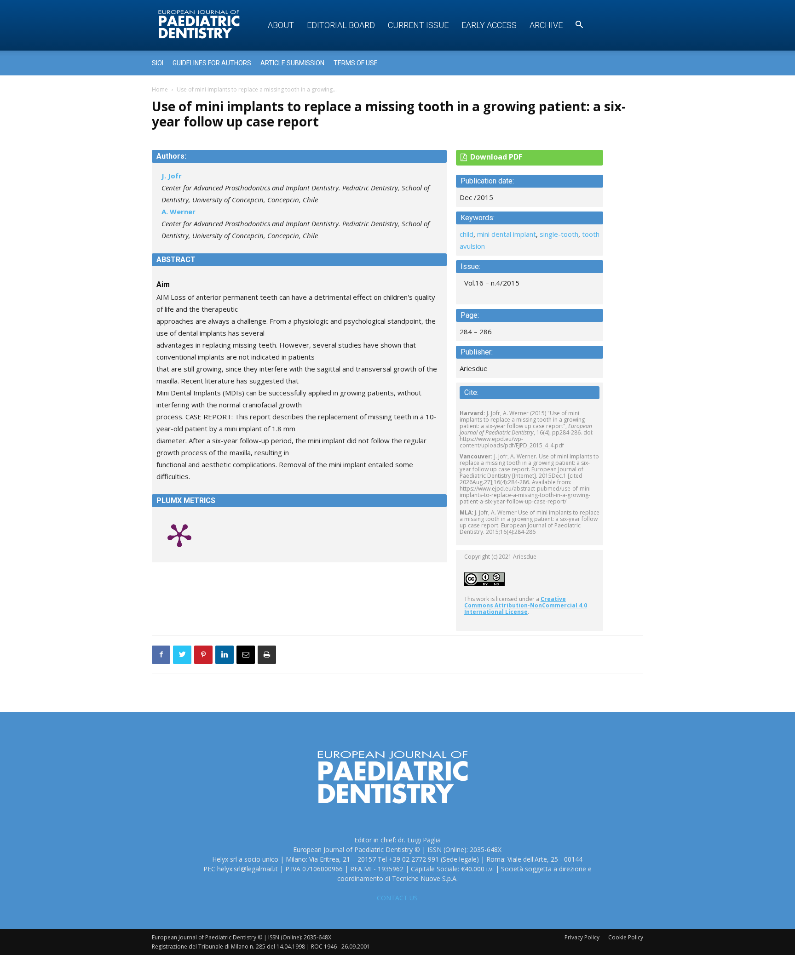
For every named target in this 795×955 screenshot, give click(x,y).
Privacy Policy (582, 937)
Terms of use (356, 63)
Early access (489, 25)
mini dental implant (506, 234)
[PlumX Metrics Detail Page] (179, 534)
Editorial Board (341, 25)
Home (160, 89)
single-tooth (559, 234)
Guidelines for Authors (212, 63)
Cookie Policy (625, 937)
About (281, 25)
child (466, 234)
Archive (546, 25)
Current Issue (418, 25)
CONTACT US (397, 897)
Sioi (157, 63)
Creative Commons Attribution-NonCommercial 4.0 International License (525, 605)
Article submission (292, 63)
